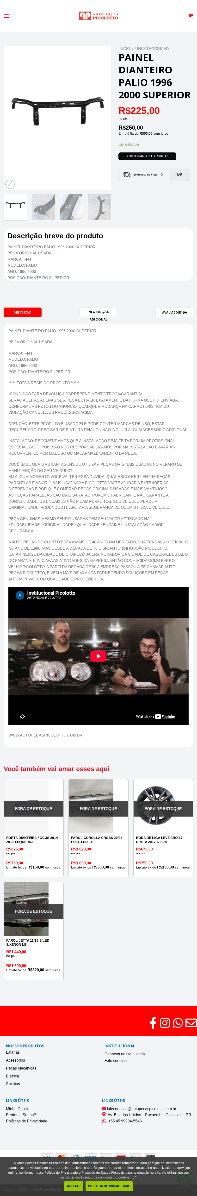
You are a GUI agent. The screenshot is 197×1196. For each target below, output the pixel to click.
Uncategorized (152, 49)
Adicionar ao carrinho (147, 156)
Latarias (13, 1052)
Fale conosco (116, 1060)
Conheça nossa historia (125, 1054)
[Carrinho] (191, 16)
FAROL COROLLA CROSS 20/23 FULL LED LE (97, 840)
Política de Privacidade (109, 1186)
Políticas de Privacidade (26, 1121)
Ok (180, 174)
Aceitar (73, 1186)
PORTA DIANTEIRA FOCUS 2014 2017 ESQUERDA (32, 840)
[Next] (103, 118)
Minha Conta (17, 1109)
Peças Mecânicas (21, 1068)
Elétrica (12, 1076)
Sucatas (13, 1084)
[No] (191, 1178)
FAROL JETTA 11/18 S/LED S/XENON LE (27, 942)
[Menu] (6, 16)
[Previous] (11, 118)
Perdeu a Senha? (21, 1115)
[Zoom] (10, 184)
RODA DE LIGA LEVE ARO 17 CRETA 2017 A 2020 (159, 840)
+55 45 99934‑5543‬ (124, 1121)
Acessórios (15, 1060)
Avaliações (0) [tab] (174, 312)
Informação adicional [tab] (98, 313)
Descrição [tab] (22, 312)
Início (124, 49)
